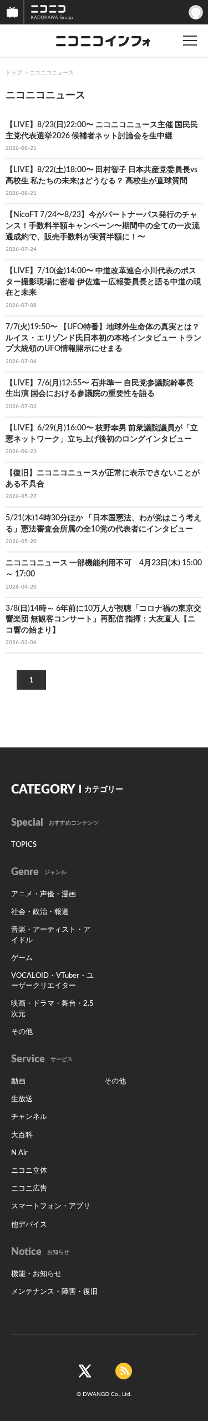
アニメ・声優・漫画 (43, 894)
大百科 (22, 1135)
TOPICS (24, 844)
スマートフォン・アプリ (50, 1206)
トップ (14, 73)
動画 (18, 1081)
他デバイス (29, 1224)
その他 (22, 1032)
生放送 (22, 1099)
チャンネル (29, 1117)
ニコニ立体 (29, 1170)
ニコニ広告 (29, 1188)
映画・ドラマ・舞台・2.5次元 (52, 1008)
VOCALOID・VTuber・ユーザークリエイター (52, 981)
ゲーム (22, 958)
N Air (19, 1153)
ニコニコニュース (51, 73)
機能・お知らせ (36, 1274)
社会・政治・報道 (40, 912)
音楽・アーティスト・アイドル (50, 934)
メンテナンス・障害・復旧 (54, 1292)
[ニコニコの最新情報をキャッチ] (123, 1371)
